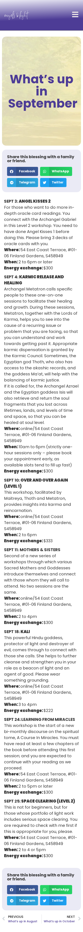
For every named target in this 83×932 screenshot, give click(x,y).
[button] (22, 171)
